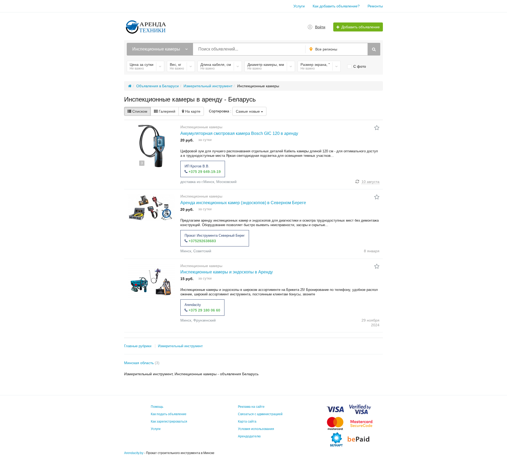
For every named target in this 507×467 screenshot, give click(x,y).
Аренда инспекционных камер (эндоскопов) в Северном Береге (243, 202)
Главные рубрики (137, 346)
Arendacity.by (133, 453)
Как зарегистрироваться (169, 421)
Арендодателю (249, 436)
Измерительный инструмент (180, 346)
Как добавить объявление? (336, 6)
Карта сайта (247, 421)
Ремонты (375, 6)
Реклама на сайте (251, 407)
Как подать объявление (168, 414)
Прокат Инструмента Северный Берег (215, 235)
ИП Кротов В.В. (197, 166)
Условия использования (256, 429)
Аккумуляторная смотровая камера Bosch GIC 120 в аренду (239, 133)
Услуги (299, 6)
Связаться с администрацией (260, 414)
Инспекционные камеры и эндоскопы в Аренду (226, 272)
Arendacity (193, 305)
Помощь (157, 407)
